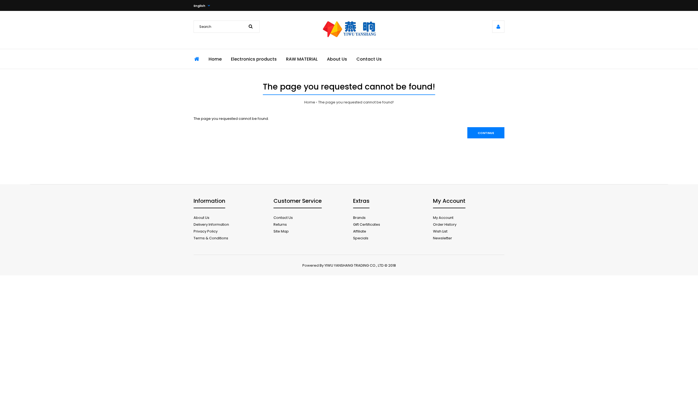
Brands (359, 217)
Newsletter (442, 238)
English (199, 6)
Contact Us (283, 217)
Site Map (281, 231)
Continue (486, 133)
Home (309, 102)
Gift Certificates (366, 224)
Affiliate (359, 231)
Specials (360, 238)
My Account (443, 217)
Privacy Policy (206, 231)
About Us (201, 217)
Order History (444, 224)
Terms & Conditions (211, 238)
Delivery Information (211, 224)
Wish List (440, 231)
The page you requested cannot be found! (356, 102)
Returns (280, 224)
